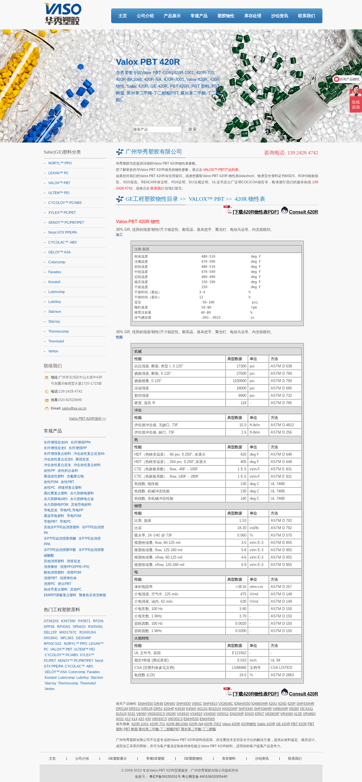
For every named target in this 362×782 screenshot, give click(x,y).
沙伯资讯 (279, 15)
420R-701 (157, 724)
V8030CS (159, 719)
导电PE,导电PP (71, 510)
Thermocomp (58, 331)
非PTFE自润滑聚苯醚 (60, 538)
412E (298, 714)
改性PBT (67, 482)
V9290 (171, 714)
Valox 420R (231, 724)
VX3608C (225, 704)
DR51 (158, 709)
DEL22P (50, 632)
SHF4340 (245, 709)
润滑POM (74, 572)
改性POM (51, 482)
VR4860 (309, 714)
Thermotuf (56, 341)
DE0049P (83, 638)
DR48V (169, 704)
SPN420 (79, 627)
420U (273, 704)
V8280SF (272, 714)
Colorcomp (56, 262)
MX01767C (68, 632)
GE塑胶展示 (117, 759)
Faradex (54, 272)
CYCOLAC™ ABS (62, 242)
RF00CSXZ (52, 644)
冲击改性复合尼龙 (57, 465)
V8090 (141, 714)
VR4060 (286, 714)
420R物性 (248, 724)
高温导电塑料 (54, 516)
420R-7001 (212, 724)
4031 (120, 719)
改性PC (49, 488)
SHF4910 (210, 704)
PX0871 (84, 621)
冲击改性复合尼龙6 (58, 459)
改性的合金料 (68, 471)
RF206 (98, 621)
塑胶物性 (225, 15)
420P (291, 704)
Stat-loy (54, 322)
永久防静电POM (56, 505)
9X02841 (51, 638)
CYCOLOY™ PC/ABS (65, 203)
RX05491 (95, 627)
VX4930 (209, 714)
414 (134, 719)
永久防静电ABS (56, 499)
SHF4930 (183, 704)
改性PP (49, 471)
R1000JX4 (87, 632)
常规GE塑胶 (155, 759)
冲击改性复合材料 (87, 465)
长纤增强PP (78, 448)
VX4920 (196, 714)
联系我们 (306, 15)
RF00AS (63, 627)
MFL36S (67, 638)
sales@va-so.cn (74, 408)
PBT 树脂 (131, 729)
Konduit (54, 282)
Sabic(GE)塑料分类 (62, 152)
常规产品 (199, 15)
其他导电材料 (81, 505)
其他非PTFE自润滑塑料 (61, 527)
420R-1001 (140, 724)
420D (282, 704)
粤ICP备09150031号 (165, 777)
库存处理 (252, 15)
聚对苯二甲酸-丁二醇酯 (198, 729)
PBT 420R (299, 724)
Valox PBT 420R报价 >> (87, 419)
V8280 (294, 709)
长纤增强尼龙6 (55, 448)
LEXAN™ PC (58, 173)
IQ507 (259, 714)
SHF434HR (305, 704)
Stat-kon (54, 312)
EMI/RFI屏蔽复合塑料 (60, 595)
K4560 (191, 709)
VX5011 (223, 714)
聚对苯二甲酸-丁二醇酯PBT (159, 729)
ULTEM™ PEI (58, 193)
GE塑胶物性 (193, 759)
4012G (202, 709)
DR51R (147, 709)
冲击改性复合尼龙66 (89, 454)
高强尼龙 (82, 459)
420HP (168, 709)
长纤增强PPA (81, 442)
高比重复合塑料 (56, 493)
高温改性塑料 (54, 476)
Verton (53, 351)
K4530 (180, 709)
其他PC (76, 589)
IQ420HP (237, 714)
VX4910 (183, 714)
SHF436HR (263, 709)
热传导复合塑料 (56, 589)
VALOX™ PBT (206, 199)
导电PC (65, 522)
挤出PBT (64, 584)
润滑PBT (50, 578)
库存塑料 (229, 759)
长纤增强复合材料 (57, 454)
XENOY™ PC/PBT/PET (66, 223)
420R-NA (196, 724)
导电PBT (50, 522)
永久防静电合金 (82, 499)
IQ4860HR (259, 704)
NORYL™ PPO (60, 163)
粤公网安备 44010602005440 (204, 777)
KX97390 (68, 621)
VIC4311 (306, 709)
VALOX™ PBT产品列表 (220, 170)
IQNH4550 (242, 704)
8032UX (214, 709)
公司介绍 (145, 15)
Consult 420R (303, 212)
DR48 (158, 704)
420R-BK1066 (177, 724)
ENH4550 (145, 704)
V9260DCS (156, 714)
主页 (122, 15)
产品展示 (172, 15)
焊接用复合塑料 (70, 488)
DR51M (122, 709)
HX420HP (230, 709)
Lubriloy (54, 302)
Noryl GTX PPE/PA (62, 232)
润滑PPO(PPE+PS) (74, 567)
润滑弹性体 (68, 578)
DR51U (134, 709)
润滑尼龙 (73, 561)
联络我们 (53, 365)
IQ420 (249, 714)
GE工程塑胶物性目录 (152, 199)
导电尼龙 (50, 510)
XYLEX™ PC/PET (62, 213)
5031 (131, 714)
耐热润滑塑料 (54, 572)
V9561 (197, 704)
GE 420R (283, 724)
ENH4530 (191, 719)
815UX (121, 714)
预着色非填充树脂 (92, 595)
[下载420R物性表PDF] (256, 212)
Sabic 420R (266, 724)
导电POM (74, 516)
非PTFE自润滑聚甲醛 (60, 550)
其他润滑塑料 (54, 561)
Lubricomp (56, 292)
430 (148, 719)
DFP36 (49, 627)
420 (141, 719)
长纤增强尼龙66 (56, 442)
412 (128, 719)
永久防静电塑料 (82, 493)
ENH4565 (207, 719)
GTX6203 (51, 621)
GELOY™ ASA (59, 252)
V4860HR (280, 709)
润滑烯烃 (50, 567)
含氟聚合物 (75, 476)
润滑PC (49, 584)
